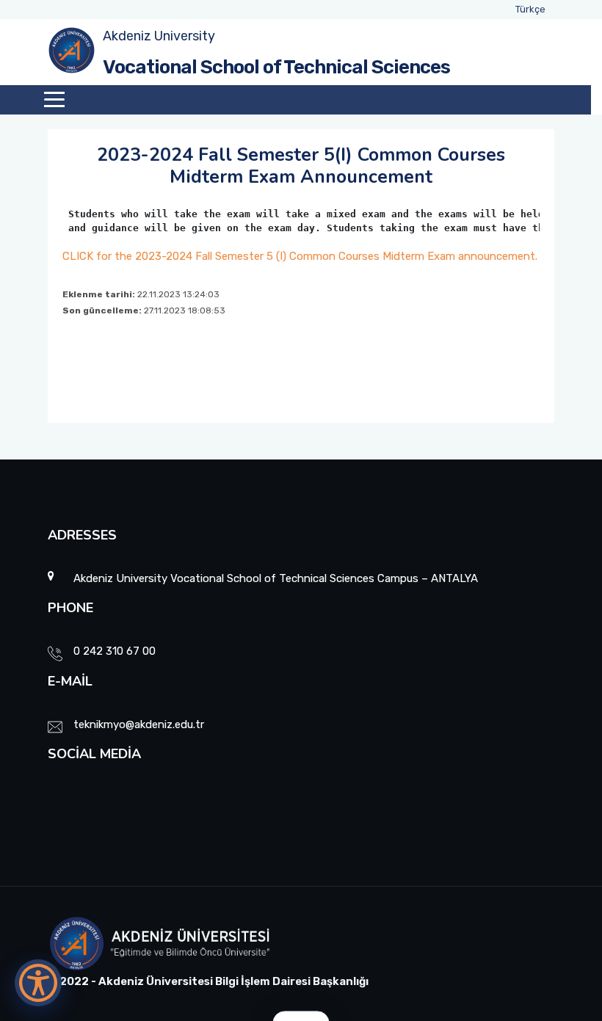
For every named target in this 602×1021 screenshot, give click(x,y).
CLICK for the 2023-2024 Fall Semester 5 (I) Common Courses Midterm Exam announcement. (299, 256)
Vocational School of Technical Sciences (276, 67)
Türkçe (530, 9)
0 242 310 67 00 (114, 651)
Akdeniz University (159, 36)
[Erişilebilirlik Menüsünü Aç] (38, 982)
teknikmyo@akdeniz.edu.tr (138, 724)
